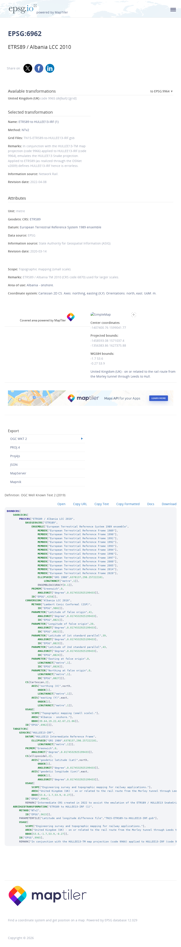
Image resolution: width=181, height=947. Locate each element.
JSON (14, 464)
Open (61, 504)
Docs (150, 504)
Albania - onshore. (40, 285)
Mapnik (15, 482)
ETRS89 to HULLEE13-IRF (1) (38, 122)
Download (169, 504)
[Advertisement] (90, 869)
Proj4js (15, 456)
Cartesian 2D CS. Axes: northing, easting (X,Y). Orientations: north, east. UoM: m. (97, 293)
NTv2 (25, 130)
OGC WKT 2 (18, 439)
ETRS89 (35, 219)
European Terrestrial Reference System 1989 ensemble (60, 227)
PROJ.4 (15, 447)
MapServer (18, 473)
